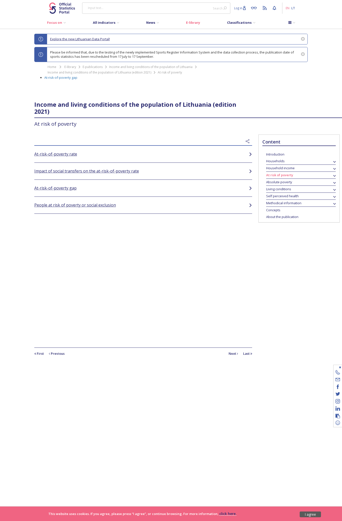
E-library (70, 67)
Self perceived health (282, 196)
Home (52, 67)
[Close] (334, 367)
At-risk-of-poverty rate (55, 154)
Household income (280, 168)
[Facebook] (337, 388)
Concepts (273, 210)
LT (293, 8)
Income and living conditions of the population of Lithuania (151, 67)
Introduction (275, 154)
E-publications (93, 67)
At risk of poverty (170, 72)
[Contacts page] (337, 373)
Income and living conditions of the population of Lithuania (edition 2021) (99, 72)
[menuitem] (56, 24)
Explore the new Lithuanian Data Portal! (80, 39)
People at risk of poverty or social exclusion (75, 205)
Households (275, 161)
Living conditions (278, 189)
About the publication (282, 216)
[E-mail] (337, 380)
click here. (228, 513)
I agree (310, 514)
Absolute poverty (279, 182)
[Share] (249, 141)
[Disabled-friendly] (255, 8)
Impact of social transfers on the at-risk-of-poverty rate (86, 171)
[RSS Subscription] (265, 8)
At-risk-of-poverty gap (60, 77)
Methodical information (283, 203)
